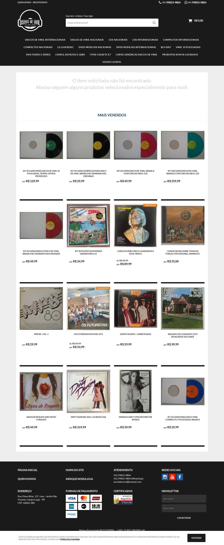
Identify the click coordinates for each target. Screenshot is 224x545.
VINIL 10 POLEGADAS (188, 47)
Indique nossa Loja (79, 478)
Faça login (88, 16)
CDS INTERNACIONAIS (145, 39)
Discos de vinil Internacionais (45, 39)
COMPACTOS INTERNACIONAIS (181, 39)
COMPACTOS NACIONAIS (38, 47)
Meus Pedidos (40, 2)
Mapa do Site (75, 470)
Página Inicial (27, 470)
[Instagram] (165, 477)
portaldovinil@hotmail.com (127, 482)
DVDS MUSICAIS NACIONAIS (95, 47)
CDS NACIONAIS (118, 39)
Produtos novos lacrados (180, 54)
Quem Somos (24, 2)
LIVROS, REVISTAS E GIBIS (70, 54)
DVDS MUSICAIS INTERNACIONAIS (136, 47)
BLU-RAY (166, 47)
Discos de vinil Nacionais (87, 39)
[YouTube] (172, 477)
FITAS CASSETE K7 (100, 54)
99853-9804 (171, 2)
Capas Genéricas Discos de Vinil (136, 54)
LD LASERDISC (65, 47)
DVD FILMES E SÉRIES (38, 54)
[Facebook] (179, 477)
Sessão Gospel (112, 62)
